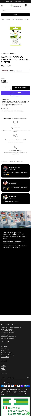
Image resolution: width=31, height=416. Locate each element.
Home (2, 364)
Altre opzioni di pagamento (15, 95)
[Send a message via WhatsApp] (28, 413)
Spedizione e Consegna (7, 355)
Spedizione (9, 111)
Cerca (15, 15)
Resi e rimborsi (5, 356)
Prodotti (3, 369)
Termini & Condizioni (6, 353)
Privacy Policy (5, 349)
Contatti (3, 366)
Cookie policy (4, 351)
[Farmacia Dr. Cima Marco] (15, 5)
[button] (2, 6)
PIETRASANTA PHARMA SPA (8, 53)
